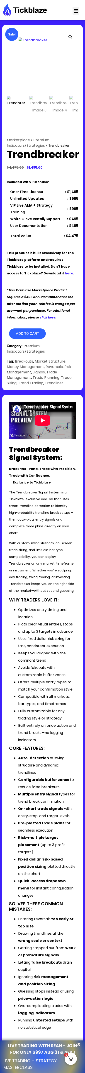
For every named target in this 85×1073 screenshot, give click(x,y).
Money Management (25, 366)
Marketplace (18, 140)
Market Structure (50, 361)
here (69, 273)
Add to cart (27, 333)
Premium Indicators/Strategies (28, 142)
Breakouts (24, 361)
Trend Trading (30, 383)
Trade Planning (46, 377)
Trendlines (54, 383)
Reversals (54, 366)
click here (48, 317)
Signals (39, 372)
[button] (76, 11)
